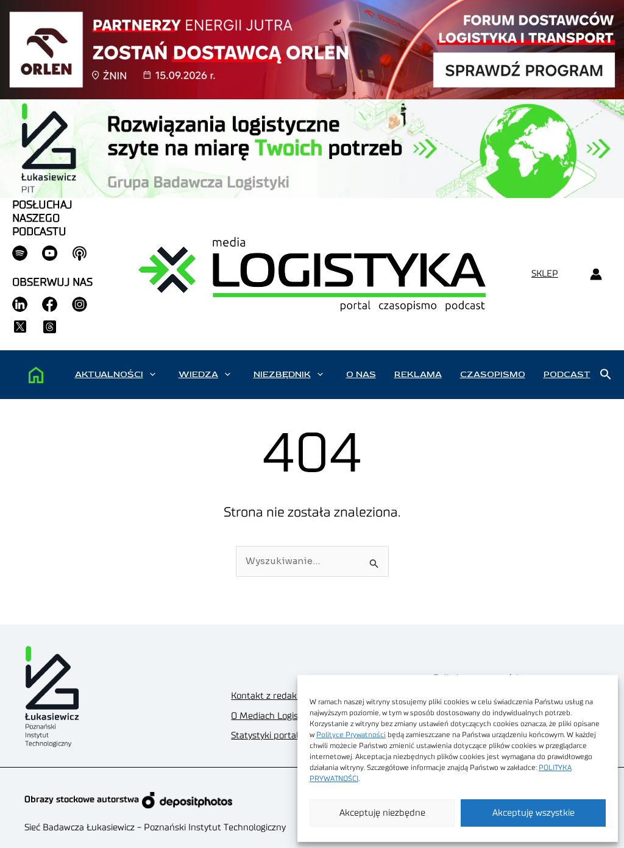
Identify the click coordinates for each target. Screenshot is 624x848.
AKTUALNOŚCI (109, 374)
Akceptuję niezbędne (382, 813)
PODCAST (567, 374)
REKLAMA (418, 374)
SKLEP (544, 273)
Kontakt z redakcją (269, 696)
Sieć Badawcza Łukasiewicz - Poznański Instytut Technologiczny (155, 827)
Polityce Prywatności (351, 734)
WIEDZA (198, 374)
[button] (152, 375)
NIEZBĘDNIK (282, 374)
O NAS (361, 374)
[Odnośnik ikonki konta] (596, 274)
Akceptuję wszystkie (533, 813)
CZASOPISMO (492, 374)
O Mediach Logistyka (273, 716)
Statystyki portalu (267, 735)
